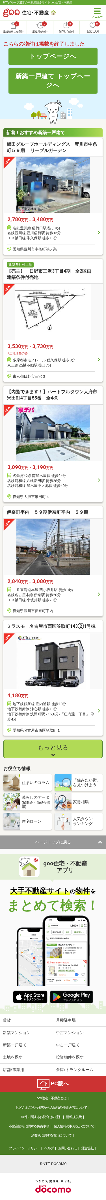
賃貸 (7, 1020)
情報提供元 (74, 1117)
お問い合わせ (67, 1148)
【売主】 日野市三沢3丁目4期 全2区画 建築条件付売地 (51, 274)
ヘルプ (49, 1148)
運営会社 (87, 1148)
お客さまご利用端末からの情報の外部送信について (51, 1108)
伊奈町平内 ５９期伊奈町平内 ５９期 (47, 512)
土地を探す (13, 1057)
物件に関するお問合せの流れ (41, 1117)
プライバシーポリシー (24, 1148)
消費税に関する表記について (51, 1135)
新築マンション (17, 1032)
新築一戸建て (15, 1045)
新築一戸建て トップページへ (53, 80)
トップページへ (53, 56)
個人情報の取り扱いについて (74, 1126)
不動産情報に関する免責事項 (29, 1126)
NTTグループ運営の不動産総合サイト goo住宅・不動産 (37, 2)
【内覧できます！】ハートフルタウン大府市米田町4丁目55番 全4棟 (52, 395)
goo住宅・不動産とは (51, 1098)
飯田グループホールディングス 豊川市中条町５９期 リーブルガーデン (52, 147)
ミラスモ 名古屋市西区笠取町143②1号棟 (51, 626)
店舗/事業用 (13, 1069)
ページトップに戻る (53, 842)
